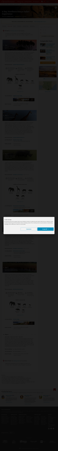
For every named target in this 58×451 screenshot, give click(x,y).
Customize (28, 229)
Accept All (44, 229)
